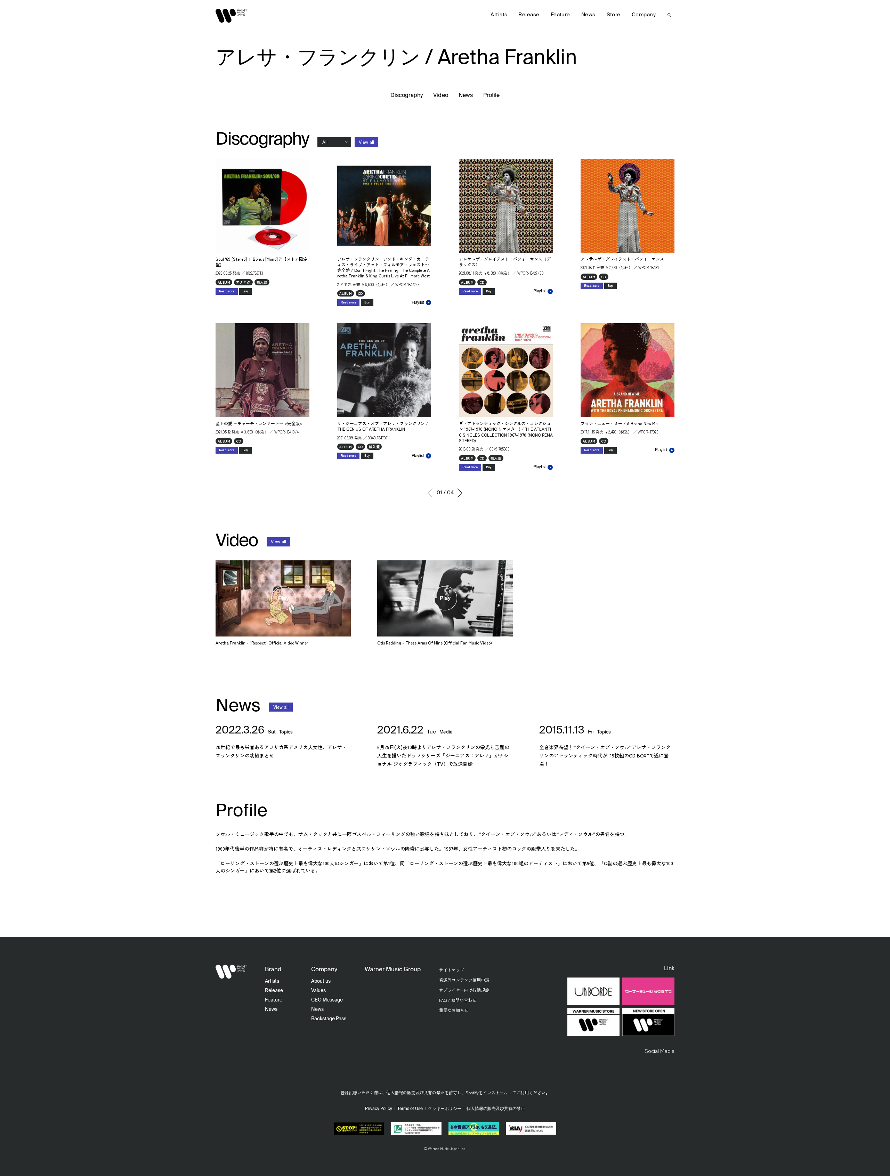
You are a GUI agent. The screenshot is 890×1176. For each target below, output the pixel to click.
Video (440, 95)
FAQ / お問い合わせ (457, 1000)
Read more (226, 291)
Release (528, 14)
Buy (245, 291)
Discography (406, 95)
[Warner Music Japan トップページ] (232, 16)
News (466, 95)
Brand (273, 970)
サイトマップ (451, 970)
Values (318, 990)
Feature (560, 14)
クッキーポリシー (444, 1109)
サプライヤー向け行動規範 (464, 990)
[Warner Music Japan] (232, 972)
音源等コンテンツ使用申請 (464, 980)
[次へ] (460, 493)
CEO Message (327, 1000)
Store (614, 14)
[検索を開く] (669, 15)
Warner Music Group (393, 970)
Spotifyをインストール (487, 1092)
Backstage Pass (328, 1018)
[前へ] (430, 493)
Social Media (659, 1050)
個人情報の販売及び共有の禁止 (415, 1092)
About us (321, 981)
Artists (499, 14)
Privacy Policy (378, 1109)
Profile (491, 95)
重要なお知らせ (453, 1010)
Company (644, 14)
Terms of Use (410, 1109)
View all (366, 142)
